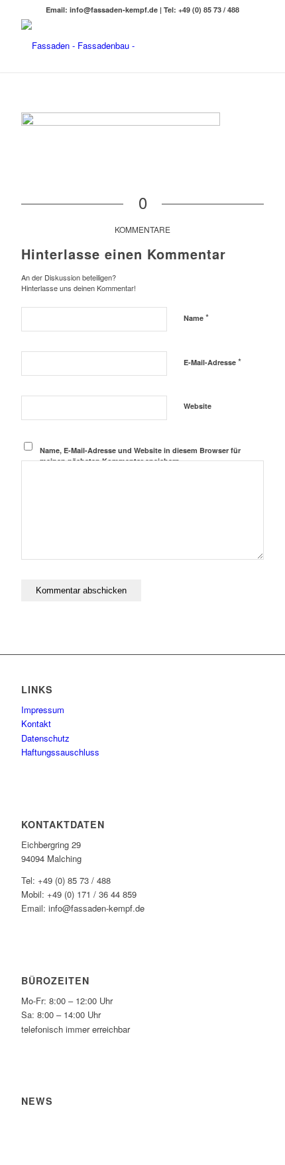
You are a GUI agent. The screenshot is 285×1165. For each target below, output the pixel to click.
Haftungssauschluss (60, 752)
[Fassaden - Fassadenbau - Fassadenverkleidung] (118, 45)
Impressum (42, 709)
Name (196, 317)
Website (197, 406)
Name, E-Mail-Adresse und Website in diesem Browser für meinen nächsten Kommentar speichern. (140, 455)
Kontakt (36, 723)
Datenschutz (45, 738)
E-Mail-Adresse (212, 361)
